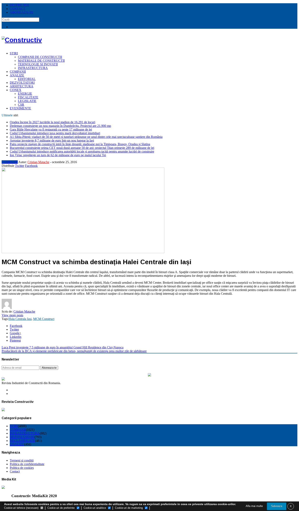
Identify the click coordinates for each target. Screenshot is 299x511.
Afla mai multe (254, 506)
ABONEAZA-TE (21, 12)
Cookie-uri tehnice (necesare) (21, 507)
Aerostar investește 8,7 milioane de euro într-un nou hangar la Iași (52, 140)
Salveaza (276, 506)
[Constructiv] (22, 40)
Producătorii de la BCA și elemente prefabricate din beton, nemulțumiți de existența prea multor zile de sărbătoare (74, 351)
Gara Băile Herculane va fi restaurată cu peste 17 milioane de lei (51, 129)
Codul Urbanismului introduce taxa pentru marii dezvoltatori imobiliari (55, 133)
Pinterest (15, 340)
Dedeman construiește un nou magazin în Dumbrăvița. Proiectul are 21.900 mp (60, 125)
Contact (15, 471)
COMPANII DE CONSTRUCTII (40, 57)
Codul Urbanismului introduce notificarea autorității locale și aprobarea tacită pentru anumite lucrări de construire (82, 151)
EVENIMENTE (20, 108)
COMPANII (18, 71)
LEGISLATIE (27, 101)
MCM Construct (43, 319)
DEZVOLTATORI (22, 82)
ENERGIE (25, 93)
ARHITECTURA (21, 86)
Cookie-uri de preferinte (61, 507)
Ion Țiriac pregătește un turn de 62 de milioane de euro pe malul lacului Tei (58, 155)
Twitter (19, 165)
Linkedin (15, 336)
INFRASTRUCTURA (33, 68)
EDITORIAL (27, 79)
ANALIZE (17, 75)
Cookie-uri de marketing (129, 507)
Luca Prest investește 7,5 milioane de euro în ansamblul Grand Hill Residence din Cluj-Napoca (62, 347)
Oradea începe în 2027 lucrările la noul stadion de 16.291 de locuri (52, 122)
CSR (21, 104)
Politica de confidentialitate (27, 464)
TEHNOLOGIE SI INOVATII (38, 64)
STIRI (14, 53)
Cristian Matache (38, 162)
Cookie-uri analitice (95, 507)
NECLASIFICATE (22, 440)
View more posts (12, 315)
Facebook (31, 165)
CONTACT (17, 8)
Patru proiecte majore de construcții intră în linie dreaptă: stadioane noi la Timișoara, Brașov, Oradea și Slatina (80, 144)
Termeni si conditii (22, 460)
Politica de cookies (22, 467)
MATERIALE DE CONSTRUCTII (41, 60)
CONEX (15, 90)
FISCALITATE (28, 97)
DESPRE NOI (19, 5)
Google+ (15, 333)
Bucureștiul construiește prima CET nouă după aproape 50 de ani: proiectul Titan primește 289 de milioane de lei (82, 147)
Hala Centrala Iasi (20, 319)
